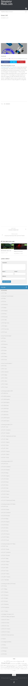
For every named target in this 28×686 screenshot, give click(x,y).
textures (15, 668)
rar (22, 667)
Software (2, 668)
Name (4, 271)
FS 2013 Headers (6, 469)
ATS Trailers (4, 326)
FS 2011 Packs (5, 445)
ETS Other (4, 350)
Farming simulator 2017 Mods (8, 543)
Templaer (5, 668)
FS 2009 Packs (5, 408)
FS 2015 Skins (5, 527)
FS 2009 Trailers (5, 420)
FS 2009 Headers (6, 399)
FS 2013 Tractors (6, 491)
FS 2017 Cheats (5, 549)
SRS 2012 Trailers (6, 631)
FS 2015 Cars (5, 506)
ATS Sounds (4, 316)
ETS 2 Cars (4, 368)
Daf (16, 661)
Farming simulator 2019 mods (8, 583)
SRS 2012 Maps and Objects (8, 616)
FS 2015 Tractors (6, 534)
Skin (26, 667)
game (26, 663)
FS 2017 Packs (5, 564)
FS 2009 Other (5, 405)
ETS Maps (4, 347)
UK (20, 668)
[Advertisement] (14, 32)
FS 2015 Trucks (5, 540)
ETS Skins (4, 353)
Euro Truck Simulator (6, 335)
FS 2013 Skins (5, 485)
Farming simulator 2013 (7, 461)
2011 (5, 661)
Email (16, 271)
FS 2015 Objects (6, 521)
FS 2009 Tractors (6, 417)
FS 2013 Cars (5, 463)
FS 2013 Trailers (5, 494)
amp (11, 661)
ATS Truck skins (5, 329)
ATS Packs (4, 313)
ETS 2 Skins (4, 381)
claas (14, 661)
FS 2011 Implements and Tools (9, 436)
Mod (2, 667)
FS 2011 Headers (6, 433)
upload (25, 668)
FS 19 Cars (4, 586)
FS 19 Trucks (5, 601)
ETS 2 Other (4, 378)
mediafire (25, 665)
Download (8, 103)
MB (21, 665)
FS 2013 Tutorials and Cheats (8, 500)
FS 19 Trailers (5, 598)
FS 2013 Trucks (5, 497)
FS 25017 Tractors (6, 576)
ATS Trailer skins (5, 323)
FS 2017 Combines (6, 552)
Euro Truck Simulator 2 (7, 363)
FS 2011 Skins (5, 448)
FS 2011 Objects (6, 442)
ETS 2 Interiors (5, 371)
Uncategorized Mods (6, 641)
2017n (8, 661)
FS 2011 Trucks (5, 457)
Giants (1, 665)
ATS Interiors (5, 304)
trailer (18, 668)
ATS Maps (4, 307)
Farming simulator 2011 (7, 11)
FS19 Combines (5, 607)
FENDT (23, 663)
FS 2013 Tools (5, 488)
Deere (18, 661)
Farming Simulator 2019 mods (8, 67)
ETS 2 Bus (4, 365)
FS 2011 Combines (6, 430)
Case (13, 661)
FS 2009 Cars (5, 393)
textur (8, 668)
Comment (4, 262)
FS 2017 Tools (5, 570)
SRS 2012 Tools (5, 625)
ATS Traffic (4, 319)
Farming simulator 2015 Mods (8, 504)
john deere (11, 665)
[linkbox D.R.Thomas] (20, 246)
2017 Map (4, 293)
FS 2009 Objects (6, 402)
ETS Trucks (4, 359)
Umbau (22, 668)
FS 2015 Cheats (5, 509)
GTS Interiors (5, 648)
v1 (27, 668)
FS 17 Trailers (5, 611)
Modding (5, 667)
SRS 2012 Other (5, 619)
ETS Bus (4, 338)
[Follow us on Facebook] (26, 287)
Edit (19, 663)
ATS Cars (4, 301)
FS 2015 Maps (5, 518)
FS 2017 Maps (5, 558)
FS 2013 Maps (5, 472)
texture (11, 668)
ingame (5, 665)
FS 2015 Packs (5, 524)
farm (21, 663)
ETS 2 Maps (4, 375)
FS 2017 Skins (5, 567)
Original (16, 667)
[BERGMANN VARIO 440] (7, 246)
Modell (13, 667)
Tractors (4, 638)
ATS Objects (4, 310)
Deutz (21, 661)
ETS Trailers (4, 356)
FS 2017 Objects (6, 561)
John (8, 665)
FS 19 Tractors (5, 595)
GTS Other (4, 654)
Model (8, 667)
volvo (14, 670)
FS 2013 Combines (6, 466)
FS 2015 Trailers (5, 537)
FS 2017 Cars (5, 546)
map (19, 665)
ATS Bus (4, 298)
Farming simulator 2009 (7, 391)
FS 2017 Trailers (5, 573)
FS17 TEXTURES (5, 579)
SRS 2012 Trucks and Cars (8, 635)
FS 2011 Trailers (5, 454)
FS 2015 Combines (6, 512)
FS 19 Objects (5, 592)
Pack (19, 667)
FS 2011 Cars (5, 427)
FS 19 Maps (4, 589)
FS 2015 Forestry (6, 515)
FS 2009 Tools (5, 414)
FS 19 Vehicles (5, 604)
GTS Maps (4, 651)
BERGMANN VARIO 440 (6, 250)
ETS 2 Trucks (5, 387)
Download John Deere (13, 663)
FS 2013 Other (5, 479)
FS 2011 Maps (5, 439)
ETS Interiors (5, 344)
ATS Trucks (4, 332)
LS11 (17, 665)
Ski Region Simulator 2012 (8, 614)
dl (4, 103)
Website (4, 276)
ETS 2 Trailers (5, 384)
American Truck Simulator (7, 296)
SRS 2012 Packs (5, 622)
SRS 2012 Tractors (6, 628)
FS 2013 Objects (6, 475)
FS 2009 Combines (6, 396)
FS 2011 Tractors (6, 451)
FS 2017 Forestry (6, 555)
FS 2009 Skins (5, 411)
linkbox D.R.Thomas (18, 251)
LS (14, 665)
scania (24, 667)
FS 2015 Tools (5, 531)
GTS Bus (4, 644)
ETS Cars (4, 341)
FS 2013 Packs (5, 482)
